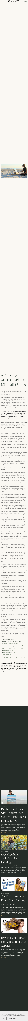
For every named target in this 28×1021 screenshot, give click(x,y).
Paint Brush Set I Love (8, 650)
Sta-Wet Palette (7, 654)
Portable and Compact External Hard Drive (13, 648)
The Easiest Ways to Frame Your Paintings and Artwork (13, 900)
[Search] (24, 1)
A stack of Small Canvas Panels (10, 656)
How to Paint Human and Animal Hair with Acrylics (13, 942)
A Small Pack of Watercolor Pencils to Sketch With (14, 657)
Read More (3, 832)
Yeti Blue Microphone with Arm (10, 643)
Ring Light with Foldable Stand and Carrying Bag (15, 645)
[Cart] (26, 1)
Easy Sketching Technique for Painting (10, 859)
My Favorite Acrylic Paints (9, 652)
